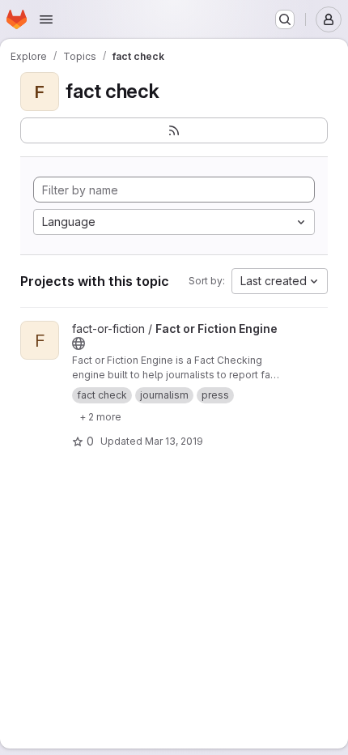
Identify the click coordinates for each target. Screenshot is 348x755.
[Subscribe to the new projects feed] (174, 130)
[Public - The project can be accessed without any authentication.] (78, 343)
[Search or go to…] (285, 19)
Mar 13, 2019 (174, 441)
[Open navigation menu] (46, 19)
